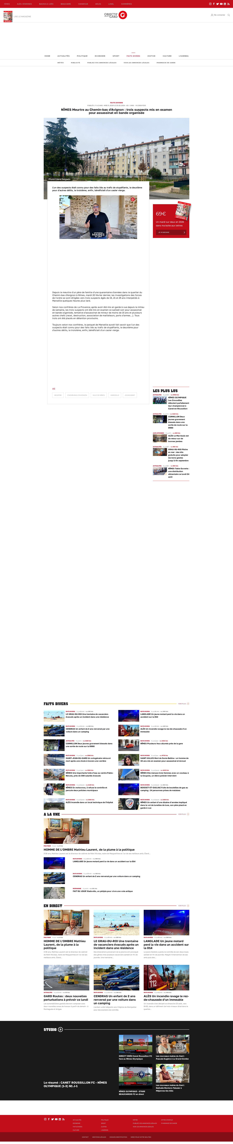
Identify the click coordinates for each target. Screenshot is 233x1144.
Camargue (83, 4)
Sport (116, 56)
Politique (82, 56)
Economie (100, 56)
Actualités (64, 56)
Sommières (126, 4)
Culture (167, 56)
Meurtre (58, 395)
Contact (85, 1137)
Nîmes (7, 4)
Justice (151, 56)
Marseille (115, 395)
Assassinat (130, 395)
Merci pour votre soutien (141, 1137)
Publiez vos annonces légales (101, 63)
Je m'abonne (163, 232)
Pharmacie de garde (166, 63)
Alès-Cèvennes (24, 4)
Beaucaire (66, 4)
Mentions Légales (99, 1137)
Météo (61, 63)
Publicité (75, 63)
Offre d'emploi (167, 1120)
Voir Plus (182, 704)
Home (47, 56)
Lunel (111, 4)
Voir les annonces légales (136, 63)
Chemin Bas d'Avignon (77, 395)
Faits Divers (133, 56)
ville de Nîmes (99, 395)
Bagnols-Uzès (46, 4)
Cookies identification (118, 1137)
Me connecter (219, 15)
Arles (98, 4)
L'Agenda (184, 56)
